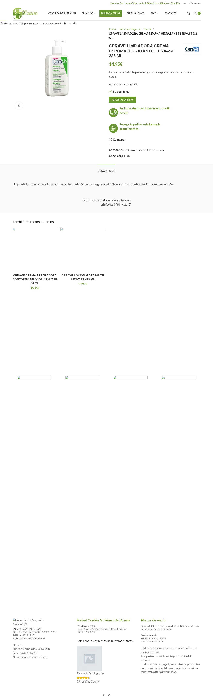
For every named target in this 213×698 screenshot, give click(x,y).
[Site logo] (25, 13)
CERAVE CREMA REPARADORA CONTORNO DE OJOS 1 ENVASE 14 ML (35, 279)
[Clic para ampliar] (19, 106)
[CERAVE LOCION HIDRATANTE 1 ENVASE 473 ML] (82, 250)
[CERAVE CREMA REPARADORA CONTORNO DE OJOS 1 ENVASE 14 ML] (35, 250)
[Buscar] (188, 13)
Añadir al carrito (122, 100)
